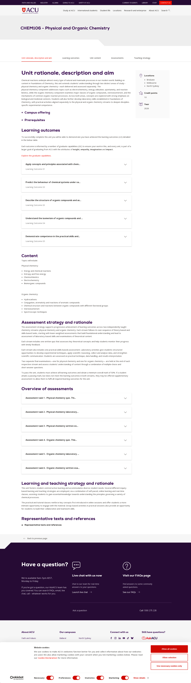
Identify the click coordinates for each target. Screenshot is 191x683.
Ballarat (63, 638)
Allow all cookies (169, 649)
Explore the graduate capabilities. (36, 155)
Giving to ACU (68, 3)
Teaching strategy (142, 58)
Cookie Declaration (47, 658)
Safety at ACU (84, 3)
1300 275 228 (150, 610)
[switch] (76, 678)
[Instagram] (115, 638)
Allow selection (169, 657)
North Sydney (85, 638)
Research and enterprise (135, 10)
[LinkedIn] (120, 638)
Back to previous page (37, 538)
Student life (105, 10)
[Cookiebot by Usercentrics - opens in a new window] (16, 678)
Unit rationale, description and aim (36, 58)
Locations (117, 10)
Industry (44, 3)
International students (87, 10)
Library (145, 3)
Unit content (95, 58)
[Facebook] (111, 638)
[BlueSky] (132, 638)
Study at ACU (69, 10)
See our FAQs (129, 592)
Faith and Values (29, 3)
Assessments (117, 58)
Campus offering (37, 112)
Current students (129, 3)
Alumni (55, 3)
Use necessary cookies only (169, 666)
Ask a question (80, 610)
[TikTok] (128, 638)
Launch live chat (80, 592)
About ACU (154, 10)
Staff (154, 3)
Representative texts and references (43, 525)
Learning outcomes (70, 58)
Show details (139, 678)
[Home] (30, 11)
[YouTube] (124, 638)
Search (164, 10)
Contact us (165, 3)
